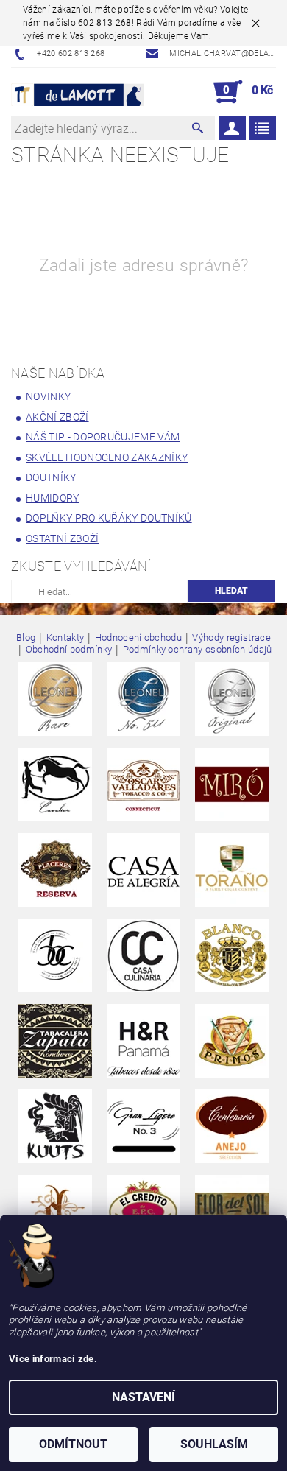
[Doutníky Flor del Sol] (232, 1211)
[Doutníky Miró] (232, 784)
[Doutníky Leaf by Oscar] (143, 784)
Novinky (48, 396)
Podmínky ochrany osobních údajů (197, 650)
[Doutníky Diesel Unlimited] (55, 1211)
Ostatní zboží (62, 538)
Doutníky (51, 477)
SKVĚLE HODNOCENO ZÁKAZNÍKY (107, 457)
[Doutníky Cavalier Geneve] (55, 784)
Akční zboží (57, 417)
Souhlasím (214, 1444)
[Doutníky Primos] (232, 1040)
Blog (25, 638)
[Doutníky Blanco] (232, 955)
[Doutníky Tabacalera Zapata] (55, 1040)
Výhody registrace (231, 638)
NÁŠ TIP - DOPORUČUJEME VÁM (103, 437)
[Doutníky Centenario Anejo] (232, 1125)
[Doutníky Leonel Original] (232, 698)
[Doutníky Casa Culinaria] (143, 955)
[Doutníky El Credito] (143, 1211)
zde (86, 1358)
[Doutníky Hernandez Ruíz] (143, 1040)
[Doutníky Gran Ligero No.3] (143, 1125)
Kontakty (65, 638)
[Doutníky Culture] (55, 955)
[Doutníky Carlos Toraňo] (232, 869)
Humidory (52, 498)
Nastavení (143, 1397)
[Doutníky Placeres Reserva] (55, 869)
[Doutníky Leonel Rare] (55, 698)
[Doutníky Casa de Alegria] (143, 869)
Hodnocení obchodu (138, 638)
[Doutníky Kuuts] (55, 1125)
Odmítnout (73, 1444)
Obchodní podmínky (69, 650)
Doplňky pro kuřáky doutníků (109, 518)
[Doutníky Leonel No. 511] (143, 698)
